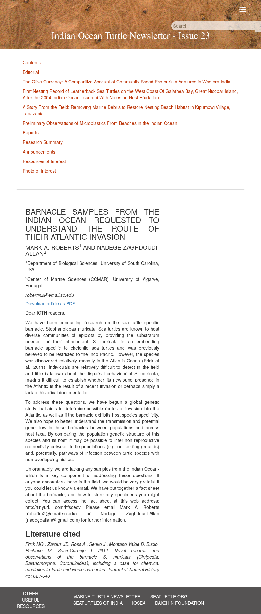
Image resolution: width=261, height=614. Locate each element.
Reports (31, 132)
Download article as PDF (50, 303)
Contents (32, 62)
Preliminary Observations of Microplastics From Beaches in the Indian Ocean (100, 123)
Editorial (31, 72)
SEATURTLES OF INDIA (98, 603)
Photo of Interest (39, 171)
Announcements (39, 151)
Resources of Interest (44, 161)
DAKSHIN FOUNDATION (179, 603)
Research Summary (43, 142)
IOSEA (138, 603)
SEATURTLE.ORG (168, 596)
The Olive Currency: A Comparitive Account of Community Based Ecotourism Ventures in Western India (126, 81)
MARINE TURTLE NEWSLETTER (107, 596)
